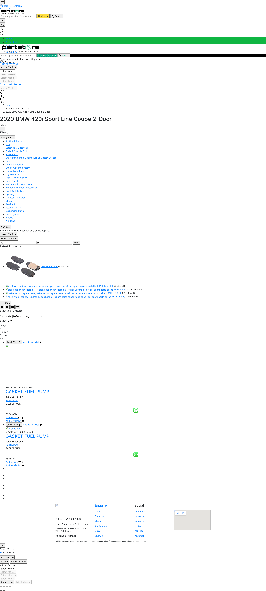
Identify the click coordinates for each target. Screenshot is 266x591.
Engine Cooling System (18, 167)
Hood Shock (12, 181)
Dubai (98, 531)
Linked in (139, 521)
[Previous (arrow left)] (1, 590)
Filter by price (8, 238)
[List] (12, 307)
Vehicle (5, 226)
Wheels (9, 217)
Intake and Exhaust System (20, 184)
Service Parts (13, 204)
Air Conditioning (14, 141)
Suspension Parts (15, 211)
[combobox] (18, 16)
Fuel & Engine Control (17, 177)
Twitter (138, 526)
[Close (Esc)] (1, 586)
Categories (7, 137)
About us (100, 516)
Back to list (7, 582)
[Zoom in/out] (10, 586)
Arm (8, 144)
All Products (12, 42)
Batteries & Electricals (17, 147)
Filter (76, 242)
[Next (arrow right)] (4, 590)
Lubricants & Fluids (15, 197)
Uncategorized (13, 214)
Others (9, 201)
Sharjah (99, 536)
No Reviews (12, 400)
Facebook (139, 511)
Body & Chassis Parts (17, 151)
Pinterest (139, 536)
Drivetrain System (15, 164)
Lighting (10, 194)
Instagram (139, 516)
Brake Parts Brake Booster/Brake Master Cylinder (31, 157)
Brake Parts (12, 154)
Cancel (4, 561)
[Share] (4, 586)
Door (8, 161)
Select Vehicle (8, 234)
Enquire (101, 505)
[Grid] (2, 307)
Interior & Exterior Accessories (21, 187)
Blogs (98, 521)
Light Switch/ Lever (16, 191)
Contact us (101, 526)
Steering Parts (13, 207)
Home (9, 38)
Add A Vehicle (8, 67)
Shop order (6, 316)
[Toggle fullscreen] (7, 586)
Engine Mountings (15, 171)
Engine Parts (12, 174)
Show (3, 320)
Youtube (138, 531)
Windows (10, 220)
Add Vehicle (7, 557)
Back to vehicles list (10, 84)
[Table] (17, 307)
